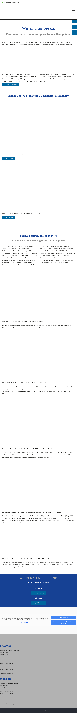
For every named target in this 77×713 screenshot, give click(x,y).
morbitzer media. (49, 710)
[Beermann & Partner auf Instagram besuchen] (74, 32)
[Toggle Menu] (73, 10)
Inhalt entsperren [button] (64, 617)
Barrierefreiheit (38, 710)
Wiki (30, 710)
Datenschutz (22, 710)
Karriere (33, 710)
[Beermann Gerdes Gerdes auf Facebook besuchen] (74, 27)
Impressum (27, 710)
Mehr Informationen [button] (25, 622)
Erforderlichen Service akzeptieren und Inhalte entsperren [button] (63, 622)
